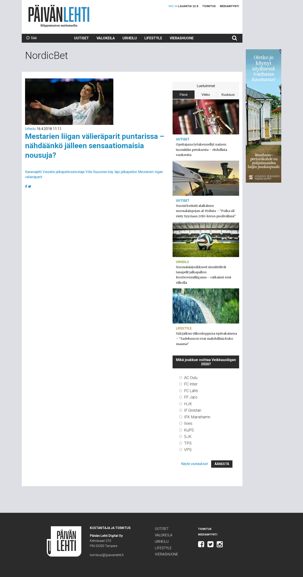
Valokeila (105, 38)
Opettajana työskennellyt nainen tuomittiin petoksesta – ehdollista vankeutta (201, 149)
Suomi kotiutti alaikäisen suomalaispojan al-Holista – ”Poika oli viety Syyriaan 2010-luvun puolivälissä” (206, 211)
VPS (188, 449)
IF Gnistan (192, 410)
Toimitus (209, 6)
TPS (188, 443)
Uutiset (81, 38)
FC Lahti (191, 390)
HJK (188, 403)
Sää (34, 38)
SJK (188, 436)
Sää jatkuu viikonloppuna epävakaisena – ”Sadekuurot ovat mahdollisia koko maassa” (206, 338)
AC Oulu (190, 377)
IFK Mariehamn (197, 417)
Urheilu (129, 38)
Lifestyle (153, 38)
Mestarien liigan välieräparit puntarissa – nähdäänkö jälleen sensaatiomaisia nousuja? (94, 146)
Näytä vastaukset (194, 464)
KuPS (189, 430)
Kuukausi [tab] (228, 95)
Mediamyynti (229, 6)
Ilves (188, 423)
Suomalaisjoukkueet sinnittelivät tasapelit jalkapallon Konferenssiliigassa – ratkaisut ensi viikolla (203, 275)
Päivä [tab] (183, 95)
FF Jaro (190, 397)
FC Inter (191, 384)
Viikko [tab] (205, 95)
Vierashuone (182, 38)
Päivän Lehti (58, 16)
